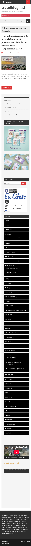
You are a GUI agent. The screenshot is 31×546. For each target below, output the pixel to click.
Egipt (6, 279)
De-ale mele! (8, 265)
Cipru (6, 247)
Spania (7, 402)
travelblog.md (13, 7)
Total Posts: (7, 111)
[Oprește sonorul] (24, 457)
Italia (6, 328)
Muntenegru (9, 375)
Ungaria (7, 428)
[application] (16, 452)
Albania (7, 221)
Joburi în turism (10, 332)
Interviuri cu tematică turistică (15, 310)
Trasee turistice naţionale (14, 369)
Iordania (7, 315)
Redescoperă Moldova (12, 237)
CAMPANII (7, 234)
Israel (6, 324)
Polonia (7, 384)
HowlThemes (5, 543)
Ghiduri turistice (10, 297)
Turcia (7, 415)
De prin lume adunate (11, 261)
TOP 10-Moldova (9, 406)
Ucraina (7, 419)
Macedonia (8, 341)
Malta (6, 346)
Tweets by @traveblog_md (11, 463)
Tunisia (7, 411)
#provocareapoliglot (12, 268)
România (7, 388)
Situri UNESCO (10, 273)
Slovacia (7, 397)
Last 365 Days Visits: (9, 104)
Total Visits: (7, 107)
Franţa (7, 288)
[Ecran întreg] (26, 457)
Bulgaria (7, 230)
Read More (6, 88)
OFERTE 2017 (8, 379)
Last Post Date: (8, 115)
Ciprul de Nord (9, 252)
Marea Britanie (9, 350)
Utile (6, 433)
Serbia (6, 393)
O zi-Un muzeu (10, 358)
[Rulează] (6, 457)
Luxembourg (8, 337)
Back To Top (24, 541)
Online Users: (8, 100)
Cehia (6, 243)
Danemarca (8, 256)
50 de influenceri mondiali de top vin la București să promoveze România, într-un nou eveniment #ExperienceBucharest (14, 42)
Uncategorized (9, 424)
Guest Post (8, 306)
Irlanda (7, 319)
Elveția (7, 283)
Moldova (7, 355)
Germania (7, 292)
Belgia (7, 225)
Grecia (7, 301)
